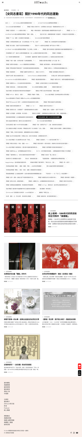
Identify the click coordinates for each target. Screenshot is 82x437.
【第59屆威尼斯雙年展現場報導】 (55, 166)
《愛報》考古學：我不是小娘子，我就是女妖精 (59, 319)
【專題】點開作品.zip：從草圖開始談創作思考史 (18, 151)
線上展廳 (7, 410)
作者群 (6, 394)
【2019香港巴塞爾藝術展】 (13, 57)
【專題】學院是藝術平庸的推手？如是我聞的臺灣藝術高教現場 (22, 68)
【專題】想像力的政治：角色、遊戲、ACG (17, 143)
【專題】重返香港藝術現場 (38, 79)
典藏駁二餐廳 (8, 422)
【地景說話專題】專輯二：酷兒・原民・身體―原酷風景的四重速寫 (23, 170)
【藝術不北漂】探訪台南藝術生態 (14, 75)
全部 (7, 23)
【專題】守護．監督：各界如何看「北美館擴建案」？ (20, 60)
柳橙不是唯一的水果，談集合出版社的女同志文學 (21, 319)
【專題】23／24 (30, 106)
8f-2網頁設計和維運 (9, 433)
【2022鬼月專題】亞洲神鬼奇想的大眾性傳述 (57, 94)
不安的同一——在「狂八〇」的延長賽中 (57, 173)
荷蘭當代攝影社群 (57, 87)
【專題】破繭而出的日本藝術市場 (47, 177)
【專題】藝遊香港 (10, 72)
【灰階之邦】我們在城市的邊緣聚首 (61, 75)
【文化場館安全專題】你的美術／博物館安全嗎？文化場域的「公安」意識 (25, 128)
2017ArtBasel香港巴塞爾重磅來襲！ (24, 23)
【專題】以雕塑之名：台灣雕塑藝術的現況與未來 (41, 181)
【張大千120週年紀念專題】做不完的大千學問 (47, 45)
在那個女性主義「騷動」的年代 (15, 274)
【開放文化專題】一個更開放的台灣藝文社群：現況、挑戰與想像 (49, 113)
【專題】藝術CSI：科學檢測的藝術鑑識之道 (55, 68)
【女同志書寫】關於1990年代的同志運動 (49, 117)
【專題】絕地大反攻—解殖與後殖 (14, 181)
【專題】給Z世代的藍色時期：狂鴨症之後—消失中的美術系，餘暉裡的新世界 (26, 136)
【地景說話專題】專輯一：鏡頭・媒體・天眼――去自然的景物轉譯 (23, 166)
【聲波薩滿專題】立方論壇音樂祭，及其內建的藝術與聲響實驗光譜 (23, 173)
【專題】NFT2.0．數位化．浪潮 (14, 94)
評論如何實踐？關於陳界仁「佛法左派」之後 (42, 162)
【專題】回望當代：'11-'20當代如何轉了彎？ (48, 139)
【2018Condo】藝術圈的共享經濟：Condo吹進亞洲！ (20, 192)
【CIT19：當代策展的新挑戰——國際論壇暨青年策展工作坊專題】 (54, 151)
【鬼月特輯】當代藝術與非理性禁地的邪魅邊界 (18, 91)
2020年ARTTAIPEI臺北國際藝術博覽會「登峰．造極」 (20, 34)
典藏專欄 (7, 385)
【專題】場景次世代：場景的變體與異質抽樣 (62, 79)
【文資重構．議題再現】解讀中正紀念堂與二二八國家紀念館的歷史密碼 (44, 57)
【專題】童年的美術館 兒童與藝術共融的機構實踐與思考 (58, 49)
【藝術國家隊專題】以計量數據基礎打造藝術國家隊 (19, 117)
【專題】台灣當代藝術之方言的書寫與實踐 (47, 83)
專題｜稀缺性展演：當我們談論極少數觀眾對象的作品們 (47, 30)
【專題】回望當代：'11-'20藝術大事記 (16, 30)
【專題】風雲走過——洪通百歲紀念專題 (16, 87)
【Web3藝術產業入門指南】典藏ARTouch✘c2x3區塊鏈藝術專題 (23, 98)
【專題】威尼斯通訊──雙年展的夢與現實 (50, 64)
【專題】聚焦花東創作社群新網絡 (52, 102)
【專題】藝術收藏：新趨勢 (67, 177)
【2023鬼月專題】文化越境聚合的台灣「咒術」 (18, 139)
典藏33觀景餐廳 (9, 420)
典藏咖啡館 (7, 418)
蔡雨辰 (49, 226)
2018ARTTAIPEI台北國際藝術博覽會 (48, 23)
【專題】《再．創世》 (65, 162)
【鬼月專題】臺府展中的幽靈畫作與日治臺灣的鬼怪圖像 (20, 188)
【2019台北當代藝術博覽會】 (45, 121)
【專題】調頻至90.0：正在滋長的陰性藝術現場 (18, 83)
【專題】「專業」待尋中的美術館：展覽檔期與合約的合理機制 (22, 132)
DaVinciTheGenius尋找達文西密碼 (37, 75)
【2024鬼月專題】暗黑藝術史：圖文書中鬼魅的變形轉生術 (21, 147)
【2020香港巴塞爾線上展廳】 (40, 87)
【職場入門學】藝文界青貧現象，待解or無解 (47, 91)
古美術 (6, 399)
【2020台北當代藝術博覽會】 (43, 38)
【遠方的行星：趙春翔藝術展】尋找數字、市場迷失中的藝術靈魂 (57, 34)
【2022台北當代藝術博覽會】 (14, 26)
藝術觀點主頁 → (52, 17)
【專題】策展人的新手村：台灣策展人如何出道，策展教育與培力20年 (46, 26)
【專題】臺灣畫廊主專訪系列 (56, 72)
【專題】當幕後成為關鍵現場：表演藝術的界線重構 (19, 185)
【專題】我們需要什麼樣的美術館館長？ (52, 147)
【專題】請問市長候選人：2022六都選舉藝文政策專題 (20, 64)
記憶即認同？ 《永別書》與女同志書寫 (17, 365)
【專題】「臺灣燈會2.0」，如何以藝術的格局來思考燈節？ (21, 155)
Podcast (6, 408)
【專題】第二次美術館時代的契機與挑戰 (55, 42)
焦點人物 (7, 391)
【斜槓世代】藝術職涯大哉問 (13, 158)
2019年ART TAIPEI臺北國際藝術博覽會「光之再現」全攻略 (22, 49)
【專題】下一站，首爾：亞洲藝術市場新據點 (18, 38)
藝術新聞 (7, 387)
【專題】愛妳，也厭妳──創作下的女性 (53, 109)
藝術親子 (7, 401)
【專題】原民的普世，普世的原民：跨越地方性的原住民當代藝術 (51, 143)
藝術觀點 (7, 383)
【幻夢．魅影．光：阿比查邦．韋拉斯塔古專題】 (19, 196)
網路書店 (7, 416)
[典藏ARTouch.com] (41, 2)
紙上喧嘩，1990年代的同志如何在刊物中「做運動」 (62, 214)
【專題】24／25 (71, 30)
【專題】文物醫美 (57, 53)
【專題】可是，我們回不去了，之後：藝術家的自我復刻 (47, 124)
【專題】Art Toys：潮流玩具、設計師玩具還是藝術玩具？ (53, 185)
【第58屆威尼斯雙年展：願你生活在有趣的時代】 (19, 121)
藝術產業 (7, 389)
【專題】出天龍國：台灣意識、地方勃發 (16, 113)
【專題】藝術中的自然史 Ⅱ (46, 106)
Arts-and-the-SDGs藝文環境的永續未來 (16, 79)
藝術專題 (6, 10)
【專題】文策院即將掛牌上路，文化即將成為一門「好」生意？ (23, 42)
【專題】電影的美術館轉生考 (13, 106)
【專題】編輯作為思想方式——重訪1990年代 (32, 72)
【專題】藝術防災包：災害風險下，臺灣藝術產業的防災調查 (22, 109)
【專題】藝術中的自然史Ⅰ (66, 181)
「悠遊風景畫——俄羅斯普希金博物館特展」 (54, 158)
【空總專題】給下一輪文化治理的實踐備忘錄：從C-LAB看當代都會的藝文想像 (26, 53)
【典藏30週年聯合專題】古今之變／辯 (49, 60)
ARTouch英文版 (9, 404)
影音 (5, 406)
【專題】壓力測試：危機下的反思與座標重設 (18, 45)
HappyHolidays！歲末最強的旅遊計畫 (16, 162)
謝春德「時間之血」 (45, 192)
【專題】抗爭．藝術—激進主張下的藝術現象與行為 (19, 177)
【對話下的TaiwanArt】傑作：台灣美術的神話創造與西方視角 (22, 102)
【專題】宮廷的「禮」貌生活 (48, 155)
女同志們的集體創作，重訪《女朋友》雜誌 (57, 274)
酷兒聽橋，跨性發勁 (46, 188)
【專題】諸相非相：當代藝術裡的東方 (47, 196)
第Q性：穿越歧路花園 (31, 158)
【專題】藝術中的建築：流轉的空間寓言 (60, 128)
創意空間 (7, 424)
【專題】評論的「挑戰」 (34, 94)
